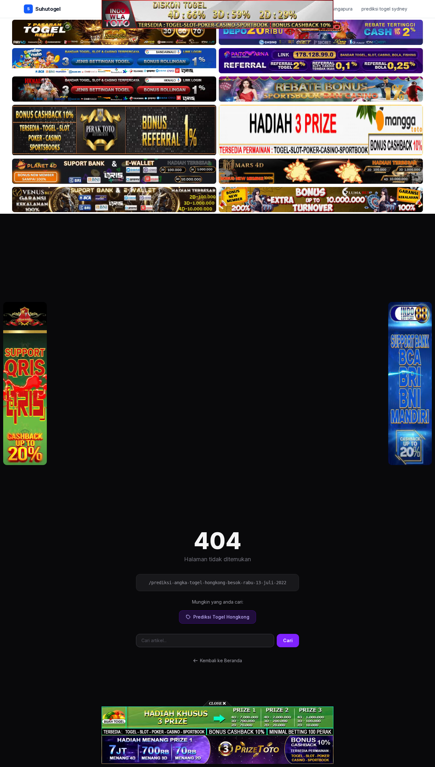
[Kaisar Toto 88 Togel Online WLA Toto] (25, 383)
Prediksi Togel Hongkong (221, 617)
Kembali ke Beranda (221, 660)
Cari (288, 640)
